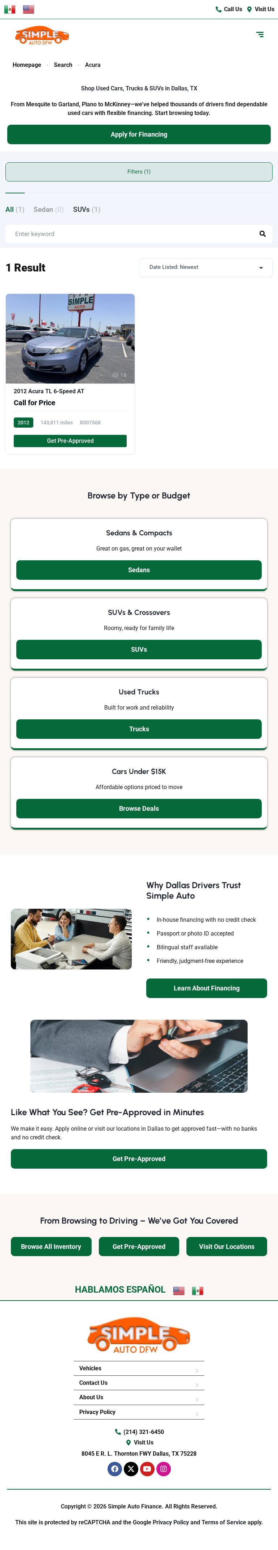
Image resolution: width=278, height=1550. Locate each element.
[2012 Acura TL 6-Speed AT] (70, 374)
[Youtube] (147, 1469)
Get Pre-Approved (70, 440)
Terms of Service (225, 1522)
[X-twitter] (131, 1469)
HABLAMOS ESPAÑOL (120, 1289)
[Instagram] (163, 1469)
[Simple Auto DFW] (42, 35)
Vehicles (90, 1368)
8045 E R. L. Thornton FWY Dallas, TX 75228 (139, 1453)
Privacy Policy (97, 1412)
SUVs (87, 209)
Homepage (27, 64)
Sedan (49, 209)
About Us (91, 1397)
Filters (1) (139, 171)
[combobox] (206, 267)
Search (63, 64)
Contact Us (93, 1382)
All (15, 209)
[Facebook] (115, 1469)
